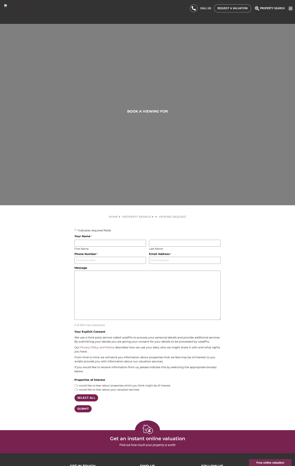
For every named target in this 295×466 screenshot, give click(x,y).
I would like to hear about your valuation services (108, 389)
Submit (83, 408)
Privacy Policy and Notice (97, 347)
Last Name (156, 248)
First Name (81, 248)
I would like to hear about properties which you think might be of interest (123, 385)
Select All (86, 397)
